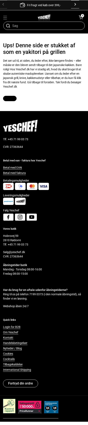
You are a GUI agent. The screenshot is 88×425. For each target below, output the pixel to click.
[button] (81, 17)
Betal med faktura (14, 173)
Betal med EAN (12, 167)
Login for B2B (11, 327)
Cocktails (9, 359)
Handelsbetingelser (15, 343)
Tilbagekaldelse (13, 364)
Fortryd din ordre (20, 383)
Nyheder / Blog (12, 348)
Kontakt (8, 337)
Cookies (8, 353)
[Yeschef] (44, 17)
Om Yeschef (10, 332)
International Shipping (17, 369)
